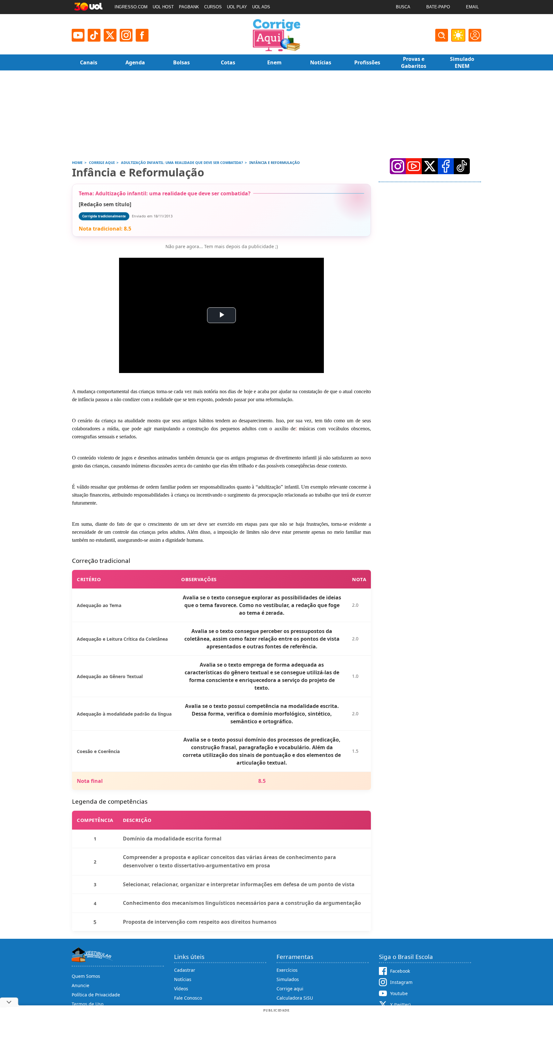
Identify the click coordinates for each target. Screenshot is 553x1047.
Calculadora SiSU (294, 998)
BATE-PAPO (438, 6)
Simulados (287, 979)
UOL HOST (163, 6)
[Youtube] (78, 35)
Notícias (182, 979)
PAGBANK (189, 6)
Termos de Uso (87, 1004)
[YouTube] (414, 166)
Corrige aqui (289, 989)
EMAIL (472, 6)
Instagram (401, 982)
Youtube (399, 993)
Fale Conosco (188, 998)
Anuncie (80, 985)
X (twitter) (400, 1005)
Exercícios (287, 970)
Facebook (400, 971)
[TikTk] (462, 166)
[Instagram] (126, 35)
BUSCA (403, 6)
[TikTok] (94, 35)
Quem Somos (86, 976)
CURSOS (213, 6)
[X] (110, 35)
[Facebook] (446, 166)
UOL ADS (261, 6)
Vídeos (181, 989)
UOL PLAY (237, 6)
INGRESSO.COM (131, 6)
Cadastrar (184, 970)
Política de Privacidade (96, 995)
